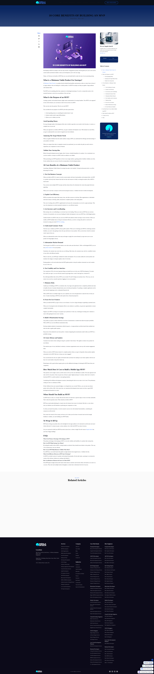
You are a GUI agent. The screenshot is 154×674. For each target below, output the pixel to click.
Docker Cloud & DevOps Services (96, 625)
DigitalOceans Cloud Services (95, 627)
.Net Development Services (95, 655)
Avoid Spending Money (109, 76)
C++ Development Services (95, 664)
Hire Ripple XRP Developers (110, 595)
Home (60, 2)
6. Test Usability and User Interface (111, 98)
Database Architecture (65, 584)
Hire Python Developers (109, 658)
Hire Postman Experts (109, 572)
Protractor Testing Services (95, 581)
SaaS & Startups (79, 569)
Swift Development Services (95, 602)
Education (77, 571)
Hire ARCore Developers (109, 562)
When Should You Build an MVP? (108, 113)
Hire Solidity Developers (109, 588)
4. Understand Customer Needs (110, 93)
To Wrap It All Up (105, 115)
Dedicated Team (64, 557)
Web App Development (65, 559)
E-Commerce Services (65, 573)
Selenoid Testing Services (95, 578)
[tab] (105, 58)
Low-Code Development (65, 586)
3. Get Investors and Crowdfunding (111, 91)
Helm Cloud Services (94, 618)
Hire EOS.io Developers (109, 597)
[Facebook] (39, 36)
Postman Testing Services (95, 572)
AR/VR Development (65, 575)
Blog (76, 551)
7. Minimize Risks (108, 100)
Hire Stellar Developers (109, 590)
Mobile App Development (66, 553)
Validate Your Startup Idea (109, 80)
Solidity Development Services (96, 588)
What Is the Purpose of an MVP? (108, 74)
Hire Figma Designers (109, 630)
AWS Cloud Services (94, 623)
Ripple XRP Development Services (96, 595)
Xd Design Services (94, 639)
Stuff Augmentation (64, 551)
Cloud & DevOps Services (66, 568)
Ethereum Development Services (96, 592)
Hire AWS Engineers (108, 620)
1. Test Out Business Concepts (110, 87)
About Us (77, 546)
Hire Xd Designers (108, 636)
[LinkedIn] (39, 44)
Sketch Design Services (94, 637)
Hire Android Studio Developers (111, 606)
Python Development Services (96, 659)
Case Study (92, 2)
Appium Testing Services (95, 583)
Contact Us (109, 136)
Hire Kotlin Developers (109, 608)
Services (65, 2)
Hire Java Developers (109, 651)
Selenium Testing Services (95, 567)
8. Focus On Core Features (109, 102)
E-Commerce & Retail (80, 573)
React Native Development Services (95, 605)
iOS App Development (65, 588)
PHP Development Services (95, 657)
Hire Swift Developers (109, 602)
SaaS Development (64, 555)
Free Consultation (111, 2)
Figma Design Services (94, 632)
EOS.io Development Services (96, 597)
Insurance (77, 578)
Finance (77, 575)
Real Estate (78, 580)
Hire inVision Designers (109, 632)
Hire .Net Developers (109, 653)
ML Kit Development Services (96, 560)
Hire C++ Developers (109, 662)
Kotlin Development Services (95, 611)
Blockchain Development (66, 577)
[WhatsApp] (39, 41)
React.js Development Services (96, 548)
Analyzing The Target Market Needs (111, 78)
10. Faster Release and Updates (110, 106)
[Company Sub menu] (102, 2)
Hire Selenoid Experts (109, 578)
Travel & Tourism (79, 584)
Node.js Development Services (96, 662)
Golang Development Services (96, 651)
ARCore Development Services (96, 562)
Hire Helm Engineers (109, 616)
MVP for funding (60, 222)
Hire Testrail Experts (108, 576)
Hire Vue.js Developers (109, 553)
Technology (72, 2)
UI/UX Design (64, 562)
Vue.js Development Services (95, 553)
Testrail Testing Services (94, 576)
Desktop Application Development (67, 566)
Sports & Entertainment (80, 586)
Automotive (78, 566)
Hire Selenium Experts (109, 567)
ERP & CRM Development (66, 579)
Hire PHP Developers (109, 655)
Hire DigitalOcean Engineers (110, 625)
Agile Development (64, 571)
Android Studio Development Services (95, 609)
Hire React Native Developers (110, 604)
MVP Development (64, 548)
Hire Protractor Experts (109, 583)
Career (77, 553)
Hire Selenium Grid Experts (110, 569)
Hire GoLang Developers (109, 649)
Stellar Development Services (95, 590)
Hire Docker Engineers (109, 622)
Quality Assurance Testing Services (67, 582)
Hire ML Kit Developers (109, 560)
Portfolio (85, 2)
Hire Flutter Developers (109, 611)
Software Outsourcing (65, 564)
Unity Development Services (95, 558)
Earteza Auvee (73, 18)
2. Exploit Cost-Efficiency (109, 89)
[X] (39, 39)
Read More (102, 53)
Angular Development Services (96, 550)
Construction (78, 582)
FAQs (103, 117)
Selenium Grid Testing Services (96, 569)
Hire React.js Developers (109, 548)
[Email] (39, 47)
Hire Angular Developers (109, 550)
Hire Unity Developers (109, 558)
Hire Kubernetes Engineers (110, 618)
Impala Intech (89, 429)
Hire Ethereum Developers (110, 592)
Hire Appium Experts (109, 581)
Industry (79, 2)
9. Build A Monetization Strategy (110, 104)
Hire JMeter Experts (108, 574)
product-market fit (49, 247)
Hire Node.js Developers (109, 660)
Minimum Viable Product (50, 83)
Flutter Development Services (95, 613)
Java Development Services (95, 653)
